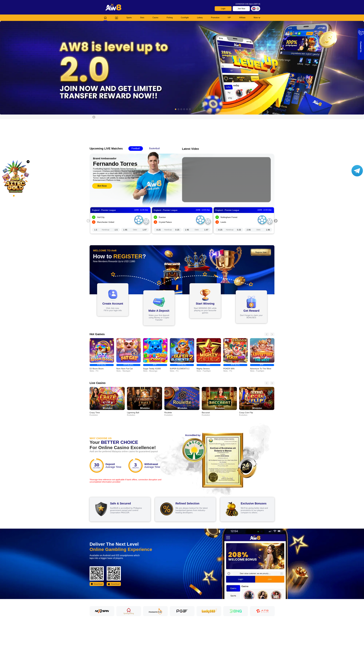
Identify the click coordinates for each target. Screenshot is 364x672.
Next (275, 220)
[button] (182, 68)
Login (223, 9)
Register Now (260, 252)
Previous (88, 220)
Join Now (241, 9)
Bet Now (102, 186)
